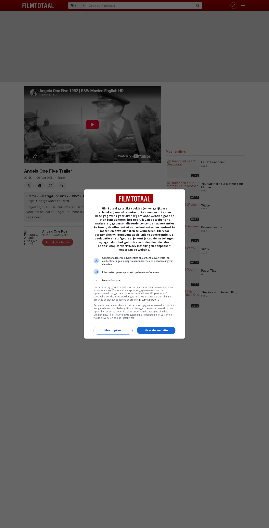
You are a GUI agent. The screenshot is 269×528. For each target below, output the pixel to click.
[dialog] (134, 264)
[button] (134, 280)
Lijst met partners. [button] (149, 299)
